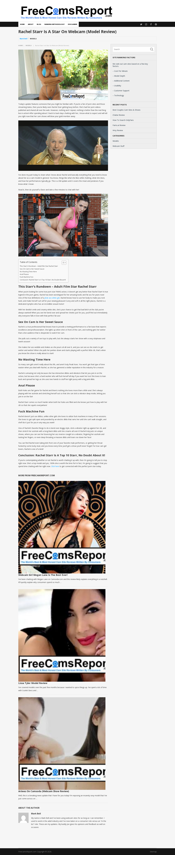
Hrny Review (118, 130)
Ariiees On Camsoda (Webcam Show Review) (43, 791)
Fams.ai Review (119, 125)
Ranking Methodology (54, 24)
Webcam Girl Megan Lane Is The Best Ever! (43, 574)
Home (22, 24)
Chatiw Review (119, 115)
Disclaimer (72, 24)
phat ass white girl (52, 298)
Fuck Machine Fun (26, 277)
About (30, 24)
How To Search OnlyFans (123, 120)
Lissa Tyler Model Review (32, 683)
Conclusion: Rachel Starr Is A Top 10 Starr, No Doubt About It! (43, 280)
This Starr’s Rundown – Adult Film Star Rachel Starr (39, 266)
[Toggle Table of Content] (63, 262)
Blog (39, 24)
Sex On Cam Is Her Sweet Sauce (32, 269)
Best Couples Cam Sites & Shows (126, 110)
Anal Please (24, 274)
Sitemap (153, 851)
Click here (55, 466)
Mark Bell (23, 39)
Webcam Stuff (118, 146)
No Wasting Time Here (28, 272)
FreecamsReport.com (27, 851)
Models (33, 39)
